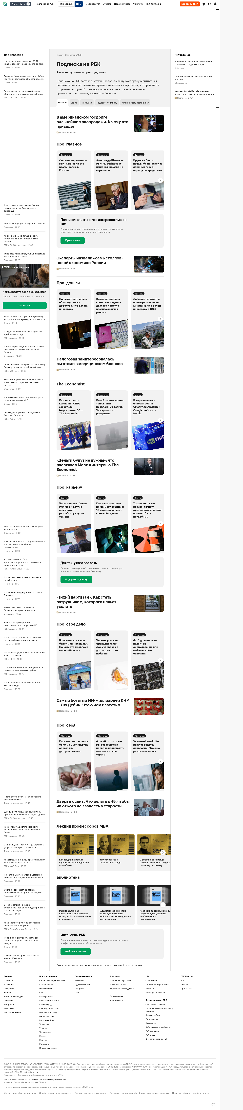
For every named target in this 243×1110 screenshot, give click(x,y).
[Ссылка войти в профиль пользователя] (215, 3)
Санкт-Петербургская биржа (52, 1079)
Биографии (9, 1004)
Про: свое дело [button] (71, 624)
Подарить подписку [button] (107, 102)
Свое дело (65, 634)
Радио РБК (17, 4)
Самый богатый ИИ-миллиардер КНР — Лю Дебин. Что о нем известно (93, 702)
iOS (182, 980)
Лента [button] (74, 102)
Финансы (139, 154)
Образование (181, 82)
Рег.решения (151, 1018)
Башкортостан (46, 996)
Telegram (79, 988)
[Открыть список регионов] (204, 4)
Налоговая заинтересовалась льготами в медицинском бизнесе (90, 361)
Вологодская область (49, 1000)
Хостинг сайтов (152, 1014)
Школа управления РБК (156, 1038)
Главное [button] (62, 102)
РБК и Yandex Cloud (13, 568)
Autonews (179, 67)
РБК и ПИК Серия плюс (15, 244)
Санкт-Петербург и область (52, 980)
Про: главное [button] (69, 144)
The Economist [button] (71, 384)
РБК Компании (10, 337)
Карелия (43, 1040)
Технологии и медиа (13, 802)
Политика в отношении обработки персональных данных (139, 1092)
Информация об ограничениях (20, 1092)
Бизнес (138, 394)
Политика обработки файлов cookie (190, 1092)
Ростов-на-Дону (46, 1020)
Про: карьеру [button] (69, 487)
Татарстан (44, 1024)
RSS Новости (116, 1000)
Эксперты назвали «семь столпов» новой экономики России (90, 260)
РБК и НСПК (9, 658)
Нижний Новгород (48, 1012)
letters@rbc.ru (31, 1071)
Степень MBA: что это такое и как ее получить (193, 77)
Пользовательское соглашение (90, 1092)
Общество (9, 388)
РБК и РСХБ (9, 418)
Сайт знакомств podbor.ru (157, 1026)
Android (184, 984)
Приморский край (48, 1048)
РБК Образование (12, 1012)
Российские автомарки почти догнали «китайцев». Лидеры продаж (194, 62)
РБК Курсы (150, 1034)
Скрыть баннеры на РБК (121, 980)
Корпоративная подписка (122, 988)
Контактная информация (156, 984)
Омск (41, 992)
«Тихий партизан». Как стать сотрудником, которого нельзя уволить (87, 601)
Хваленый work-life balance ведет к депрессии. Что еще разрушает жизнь (194, 92)
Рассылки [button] (87, 102)
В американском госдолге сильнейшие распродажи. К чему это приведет (93, 121)
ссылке (137, 965)
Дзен (77, 992)
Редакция (149, 988)
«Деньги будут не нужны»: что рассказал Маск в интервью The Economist (88, 465)
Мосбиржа (33, 1079)
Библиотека (68, 877)
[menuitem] (45, 4)
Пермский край (46, 1016)
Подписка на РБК (118, 984)
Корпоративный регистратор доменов (159, 1009)
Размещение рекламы (155, 992)
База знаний (9, 1008)
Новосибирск (45, 988)
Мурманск (44, 1044)
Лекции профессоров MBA (83, 826)
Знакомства (150, 1022)
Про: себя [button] (66, 725)
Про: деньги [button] (68, 283)
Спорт (7, 82)
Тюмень (43, 1028)
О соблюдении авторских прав (55, 1092)
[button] (204, 4)
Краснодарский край (49, 1008)
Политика (8, 67)
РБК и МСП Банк (11, 97)
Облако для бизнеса (155, 1004)
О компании (151, 980)
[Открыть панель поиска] (210, 4)
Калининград (45, 1004)
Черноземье (45, 1032)
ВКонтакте (79, 980)
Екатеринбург (46, 984)
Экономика (9, 355)
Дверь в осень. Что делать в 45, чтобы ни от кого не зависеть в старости (93, 803)
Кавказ (42, 1036)
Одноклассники (82, 984)
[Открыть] (24, 4)
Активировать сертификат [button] (135, 102)
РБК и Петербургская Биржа (17, 928)
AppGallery (186, 988)
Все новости (12, 55)
